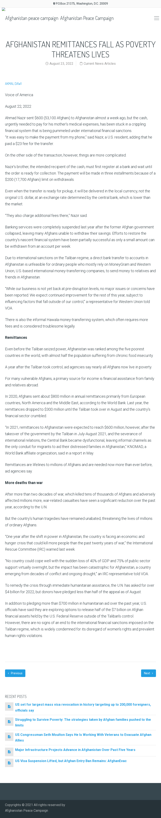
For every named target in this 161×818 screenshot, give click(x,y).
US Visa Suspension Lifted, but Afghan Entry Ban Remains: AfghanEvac (71, 761)
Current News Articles (100, 64)
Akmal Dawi (13, 84)
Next (147, 673)
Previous (16, 673)
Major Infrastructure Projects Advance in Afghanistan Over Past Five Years (75, 750)
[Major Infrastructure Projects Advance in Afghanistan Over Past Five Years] (9, 752)
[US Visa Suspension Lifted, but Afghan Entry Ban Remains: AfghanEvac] (9, 763)
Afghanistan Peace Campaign (86, 18)
